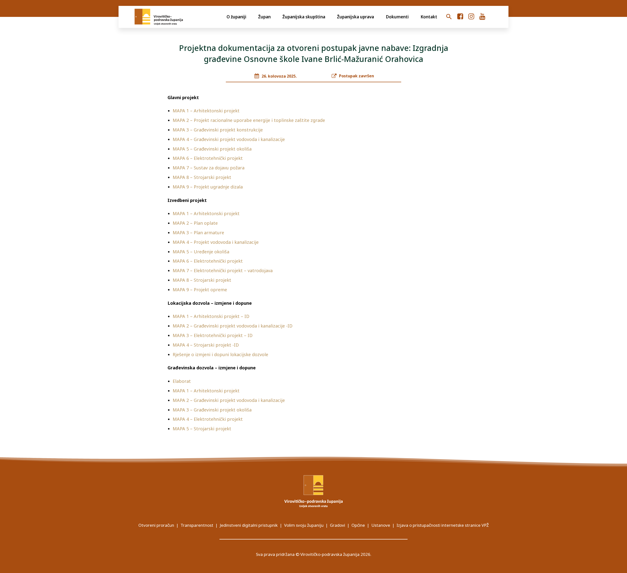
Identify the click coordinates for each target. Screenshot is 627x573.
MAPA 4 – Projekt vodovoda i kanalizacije (216, 242)
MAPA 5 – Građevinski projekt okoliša (212, 149)
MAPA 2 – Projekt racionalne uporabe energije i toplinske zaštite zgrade (249, 120)
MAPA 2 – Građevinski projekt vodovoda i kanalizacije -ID (232, 326)
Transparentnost (197, 525)
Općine (358, 525)
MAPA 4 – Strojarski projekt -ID (206, 345)
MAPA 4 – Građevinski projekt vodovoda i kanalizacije (229, 139)
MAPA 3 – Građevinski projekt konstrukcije (218, 130)
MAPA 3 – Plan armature (198, 232)
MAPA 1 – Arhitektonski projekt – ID (211, 316)
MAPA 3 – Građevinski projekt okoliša (212, 410)
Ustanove (380, 525)
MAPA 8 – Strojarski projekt (202, 177)
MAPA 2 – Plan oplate (196, 223)
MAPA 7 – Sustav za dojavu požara (208, 168)
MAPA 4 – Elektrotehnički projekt (208, 419)
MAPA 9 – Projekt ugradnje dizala (208, 187)
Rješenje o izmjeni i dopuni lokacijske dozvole (220, 354)
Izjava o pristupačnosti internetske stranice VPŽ (443, 525)
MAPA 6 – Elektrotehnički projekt (208, 158)
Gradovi (337, 525)
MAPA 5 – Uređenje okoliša (201, 252)
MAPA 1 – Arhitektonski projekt (206, 111)
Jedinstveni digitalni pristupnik (249, 525)
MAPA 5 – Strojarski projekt (202, 429)
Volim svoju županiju (304, 525)
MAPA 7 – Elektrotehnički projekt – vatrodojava (223, 270)
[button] (449, 17)
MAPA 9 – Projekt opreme (200, 289)
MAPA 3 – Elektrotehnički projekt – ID (213, 335)
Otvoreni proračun (156, 525)
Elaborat (182, 381)
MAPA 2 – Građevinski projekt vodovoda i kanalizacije (229, 400)
